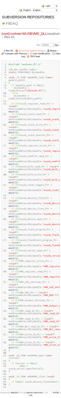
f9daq (12, 23)
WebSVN (14, 393)
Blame (53, 50)
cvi (12, 33)
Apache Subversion (35, 393)
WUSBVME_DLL (34, 33)
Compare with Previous (16, 53)
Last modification (41, 53)
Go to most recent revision (31, 50)
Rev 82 (9, 50)
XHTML (56, 393)
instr (18, 33)
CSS (30, 395)
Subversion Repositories (28, 17)
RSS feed (35, 56)
